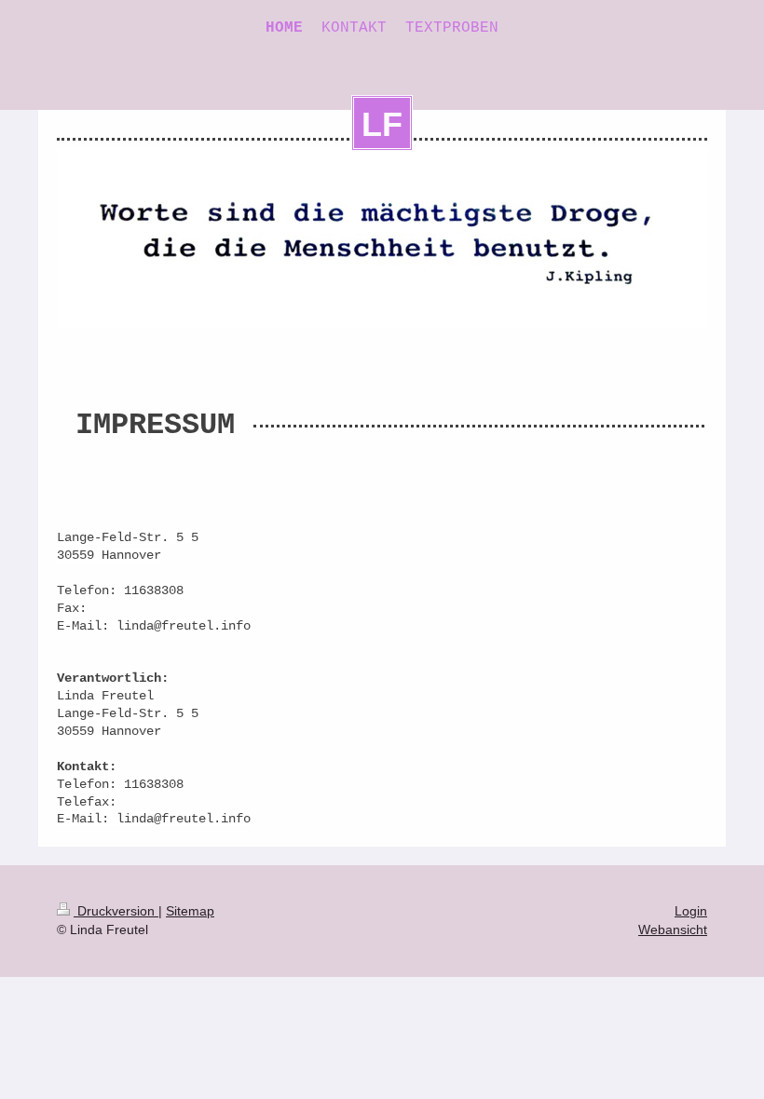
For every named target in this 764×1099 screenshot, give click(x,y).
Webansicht (672, 929)
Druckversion (116, 910)
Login (691, 910)
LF (382, 124)
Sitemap (190, 910)
